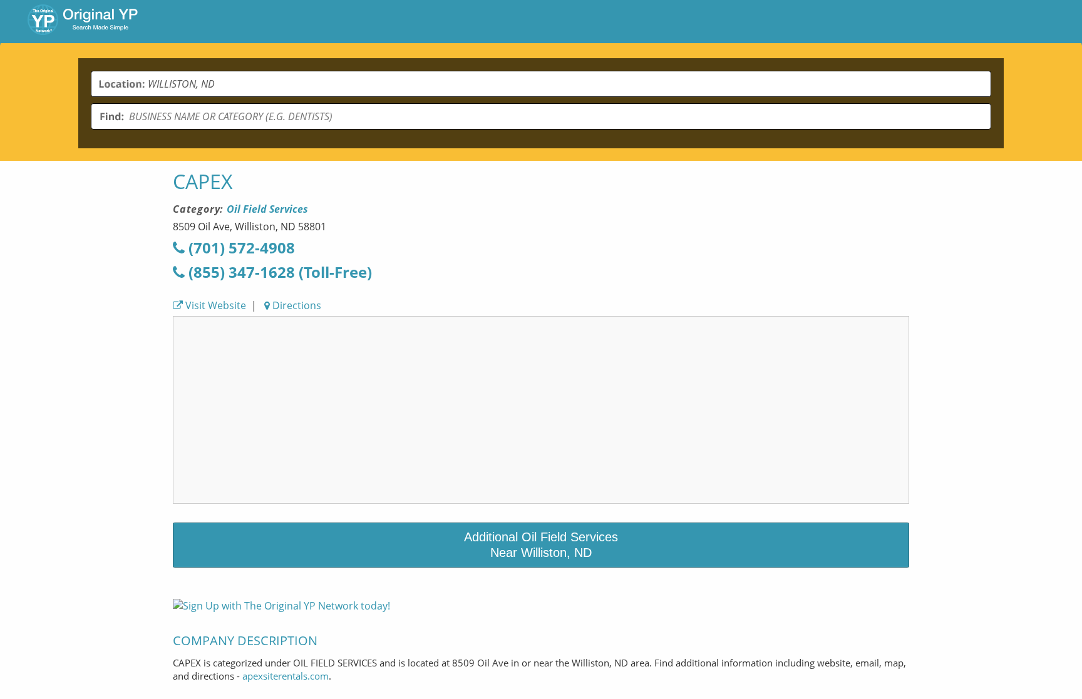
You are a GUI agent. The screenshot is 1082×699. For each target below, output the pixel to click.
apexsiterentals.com (285, 676)
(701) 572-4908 (240, 247)
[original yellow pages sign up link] (281, 606)
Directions (295, 305)
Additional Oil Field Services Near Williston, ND (541, 544)
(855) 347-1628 (278, 272)
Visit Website (214, 305)
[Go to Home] (83, 21)
